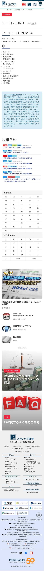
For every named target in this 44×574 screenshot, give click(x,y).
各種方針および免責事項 (32, 446)
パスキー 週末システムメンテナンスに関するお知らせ (17, 147)
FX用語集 (17, 10)
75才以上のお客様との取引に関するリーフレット (23, 548)
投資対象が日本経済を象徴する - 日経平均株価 (21, 303)
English (40, 1)
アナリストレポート (12, 483)
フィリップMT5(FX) (11, 459)
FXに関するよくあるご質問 (21, 422)
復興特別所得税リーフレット (16, 544)
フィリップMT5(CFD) (12, 463)
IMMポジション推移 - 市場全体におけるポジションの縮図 (21, 379)
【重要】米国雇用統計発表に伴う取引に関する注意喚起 (17, 158)
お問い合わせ (17, 446)
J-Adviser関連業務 (31, 461)
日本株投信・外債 (10, 466)
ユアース (6, 52)
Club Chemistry (29, 465)
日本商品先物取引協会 (22, 531)
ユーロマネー (8, 71)
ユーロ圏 (6, 66)
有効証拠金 (7, 56)
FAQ (7, 417)
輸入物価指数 (8, 78)
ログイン (29, 4)
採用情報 (29, 449)
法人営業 (27, 470)
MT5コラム (10, 479)
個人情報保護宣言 (17, 449)
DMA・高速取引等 (30, 471)
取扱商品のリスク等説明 (22, 451)
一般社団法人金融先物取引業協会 (29, 529)
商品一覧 (35, 4)
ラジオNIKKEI (33, 486)
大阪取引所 (21, 534)
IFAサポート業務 (29, 466)
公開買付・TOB (29, 468)
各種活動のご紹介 (33, 492)
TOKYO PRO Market (31, 459)
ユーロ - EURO (27, 10)
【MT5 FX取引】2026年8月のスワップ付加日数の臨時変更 (17, 163)
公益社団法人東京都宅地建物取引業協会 (29, 532)
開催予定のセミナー (10, 489)
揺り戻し (6, 83)
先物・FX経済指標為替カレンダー (23, 314)
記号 (34, 258)
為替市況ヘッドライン (22, 326)
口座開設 (23, 4)
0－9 (18, 258)
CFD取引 (8, 461)
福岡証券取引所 (36, 534)
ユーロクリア (8, 64)
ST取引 (8, 473)
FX (11, 10)
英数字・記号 (9, 235)
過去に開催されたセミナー (12, 491)
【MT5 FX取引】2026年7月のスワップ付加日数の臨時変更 (17, 174)
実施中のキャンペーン (33, 479)
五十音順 (7, 192)
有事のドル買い (9, 59)
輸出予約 (6, 73)
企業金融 (27, 458)
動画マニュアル (11, 481)
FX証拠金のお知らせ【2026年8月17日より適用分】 (16, 153)
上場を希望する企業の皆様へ (33, 463)
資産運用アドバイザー (12, 468)
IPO (7, 470)
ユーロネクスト (9, 68)
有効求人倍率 (8, 54)
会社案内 (6, 446)
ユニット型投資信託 (10, 76)
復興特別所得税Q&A (32, 544)
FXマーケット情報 (12, 370)
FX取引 (8, 458)
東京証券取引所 (13, 534)
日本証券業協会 (16, 529)
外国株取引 (9, 471)
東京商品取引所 (28, 534)
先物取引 (8, 465)
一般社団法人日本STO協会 (12, 532)
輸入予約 (6, 80)
